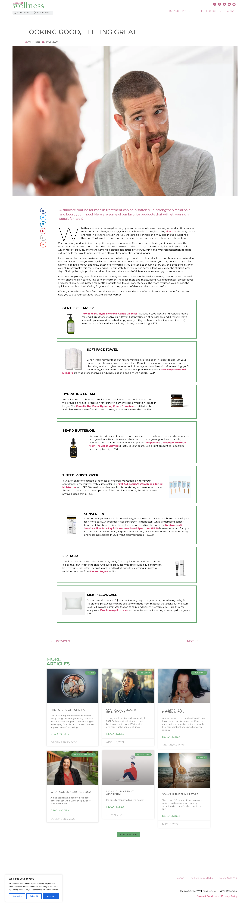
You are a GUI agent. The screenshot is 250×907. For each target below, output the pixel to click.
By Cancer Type (178, 11)
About (231, 11)
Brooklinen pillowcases (114, 610)
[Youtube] (229, 4)
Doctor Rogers (99, 571)
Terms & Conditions (208, 896)
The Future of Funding (68, 709)
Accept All (50, 896)
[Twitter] (224, 4)
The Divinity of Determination (173, 711)
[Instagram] (219, 4)
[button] (128, 834)
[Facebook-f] (214, 4)
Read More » (60, 734)
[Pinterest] (234, 4)
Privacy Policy (229, 896)
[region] (34, 888)
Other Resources (207, 11)
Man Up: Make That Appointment (119, 793)
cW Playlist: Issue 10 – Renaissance (122, 711)
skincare (171, 231)
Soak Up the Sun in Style (180, 794)
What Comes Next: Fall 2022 (71, 791)
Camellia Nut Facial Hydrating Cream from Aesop (106, 406)
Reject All (34, 896)
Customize (17, 896)
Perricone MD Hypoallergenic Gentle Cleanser (109, 313)
